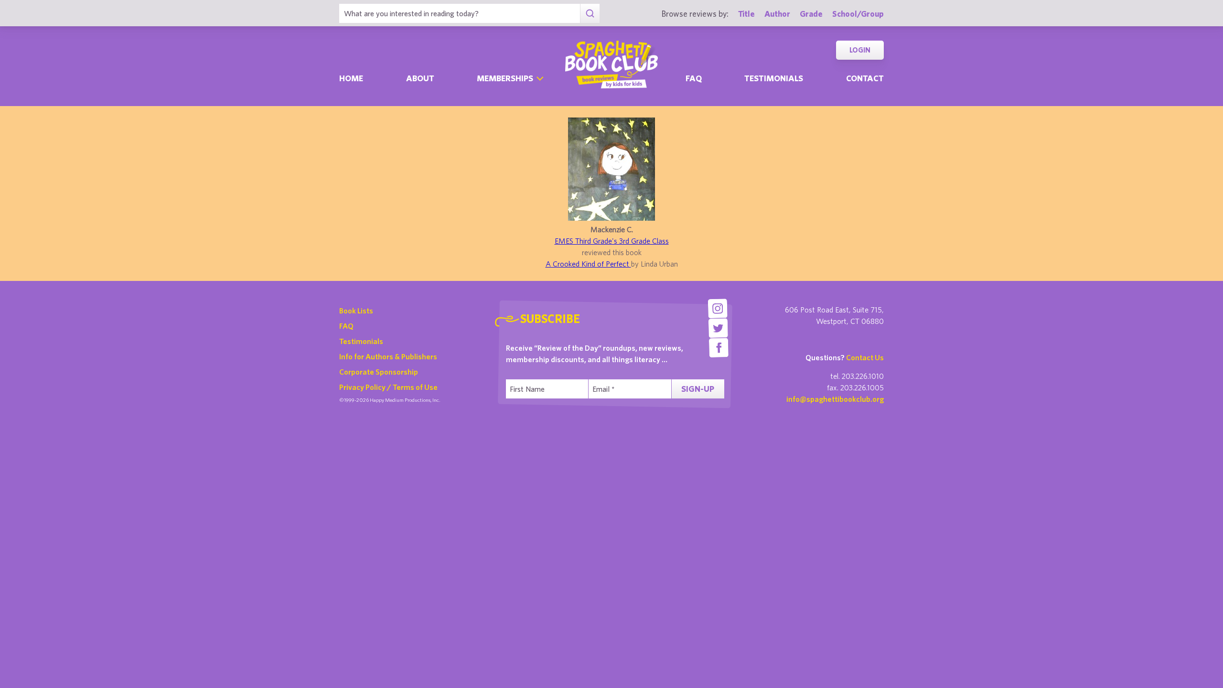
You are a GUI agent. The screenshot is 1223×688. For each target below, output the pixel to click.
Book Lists (356, 310)
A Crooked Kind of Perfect (588, 263)
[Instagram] (717, 308)
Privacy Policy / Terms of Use (388, 387)
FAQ (346, 326)
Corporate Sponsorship (378, 371)
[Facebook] (719, 347)
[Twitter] (718, 328)
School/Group (858, 14)
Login (859, 50)
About (420, 78)
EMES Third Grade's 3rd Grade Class (612, 240)
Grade (811, 14)
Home (351, 78)
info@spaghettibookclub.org (835, 399)
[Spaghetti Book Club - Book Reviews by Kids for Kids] (611, 64)
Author (777, 14)
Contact (865, 78)
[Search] (590, 13)
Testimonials (773, 78)
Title (746, 14)
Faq (694, 78)
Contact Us (865, 357)
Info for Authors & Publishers (388, 356)
